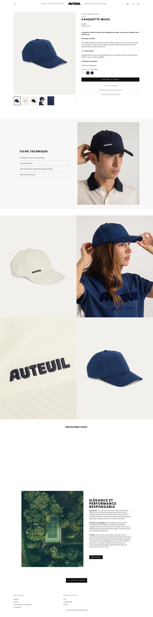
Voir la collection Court (52, 3)
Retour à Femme (78, 580)
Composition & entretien (110, 90)
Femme (97, 14)
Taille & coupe (110, 86)
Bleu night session (92, 73)
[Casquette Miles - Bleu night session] (31, 480)
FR (127, 4)
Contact (65, 604)
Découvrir (96, 557)
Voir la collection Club (95, 3)
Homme (16, 599)
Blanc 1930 (83, 73)
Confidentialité (67, 602)
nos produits (17, 607)
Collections (90, 14)
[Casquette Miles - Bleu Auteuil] (28, 480)
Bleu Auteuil (88, 73)
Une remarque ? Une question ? (23, 604)
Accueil (83, 14)
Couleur (89, 69)
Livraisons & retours (110, 94)
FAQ (64, 599)
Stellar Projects (83, 610)
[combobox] (127, 3)
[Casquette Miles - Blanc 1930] (26, 480)
